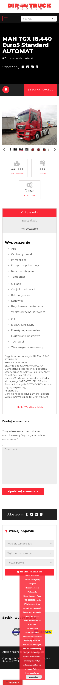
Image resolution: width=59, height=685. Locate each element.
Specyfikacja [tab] (29, 220)
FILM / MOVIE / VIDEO (29, 406)
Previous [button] (4, 149)
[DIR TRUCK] (29, 6)
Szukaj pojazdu (30, 572)
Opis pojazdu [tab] (29, 212)
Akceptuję (33, 676)
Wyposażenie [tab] (29, 228)
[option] (29, 125)
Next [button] (55, 149)
